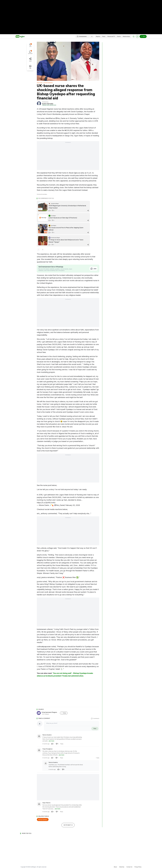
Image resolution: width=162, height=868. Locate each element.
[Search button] (133, 36)
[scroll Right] (42, 249)
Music (103, 36)
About (115, 867)
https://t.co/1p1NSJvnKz (46, 503)
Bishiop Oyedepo (42, 819)
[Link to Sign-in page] (137, 36)
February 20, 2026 (72, 505)
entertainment (48, 82)
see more (51, 741)
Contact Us (129, 867)
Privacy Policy (138, 867)
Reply (61, 743)
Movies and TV (111, 36)
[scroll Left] (38, 249)
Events (119, 36)
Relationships (126, 36)
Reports (98, 36)
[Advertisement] (81, 15)
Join (94, 269)
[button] (30, 45)
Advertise (121, 867)
